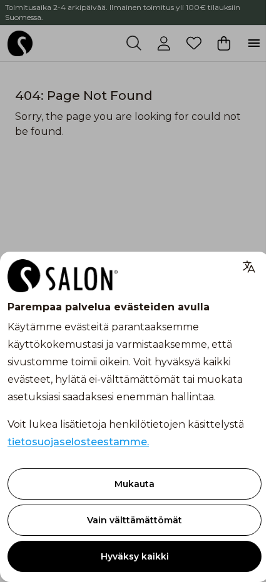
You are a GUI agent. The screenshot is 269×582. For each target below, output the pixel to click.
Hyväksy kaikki (135, 556)
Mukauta (134, 484)
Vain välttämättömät (134, 520)
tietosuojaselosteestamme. (78, 442)
